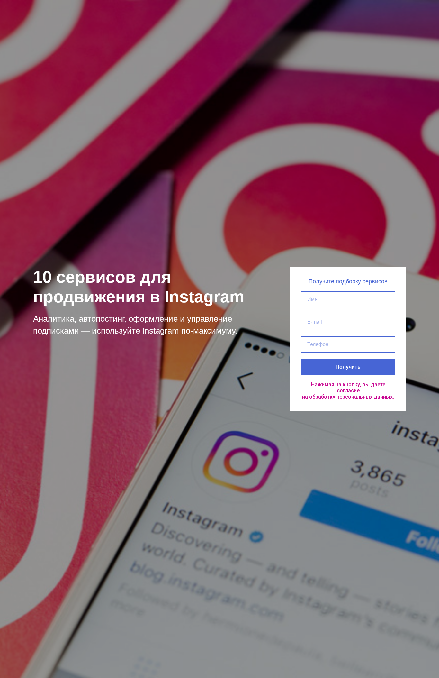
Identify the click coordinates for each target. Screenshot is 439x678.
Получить (348, 367)
